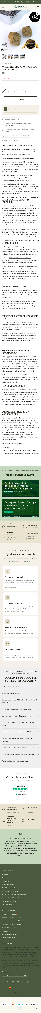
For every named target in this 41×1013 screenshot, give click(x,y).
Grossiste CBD (6, 881)
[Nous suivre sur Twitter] (8, 982)
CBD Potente (6, 63)
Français (27, 988)
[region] (20, 845)
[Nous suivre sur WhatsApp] (28, 982)
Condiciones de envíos (9, 888)
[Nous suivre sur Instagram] (13, 982)
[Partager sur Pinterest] (14, 140)
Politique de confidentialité (10, 898)
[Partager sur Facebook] (9, 140)
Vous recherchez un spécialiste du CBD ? (14, 976)
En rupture (20, 99)
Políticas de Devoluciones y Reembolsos (14, 894)
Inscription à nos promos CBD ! (11, 921)
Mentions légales (7, 904)
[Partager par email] (17, 140)
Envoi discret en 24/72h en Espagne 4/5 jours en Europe (21, 2)
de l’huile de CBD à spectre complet (23, 186)
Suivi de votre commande (10, 891)
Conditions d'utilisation (9, 901)
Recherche (5, 874)
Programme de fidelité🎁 (10, 914)
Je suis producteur (8, 884)
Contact (4, 878)
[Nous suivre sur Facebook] (3, 982)
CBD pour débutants (8, 938)
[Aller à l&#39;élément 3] (16, 56)
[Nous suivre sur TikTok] (23, 982)
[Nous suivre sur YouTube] (18, 982)
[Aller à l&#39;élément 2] (10, 56)
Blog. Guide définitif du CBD (10, 934)
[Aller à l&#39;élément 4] (22, 56)
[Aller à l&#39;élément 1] (4, 56)
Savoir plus (5, 972)
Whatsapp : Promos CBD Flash (11, 918)
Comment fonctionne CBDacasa (12, 924)
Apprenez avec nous (8, 928)
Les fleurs (5, 162)
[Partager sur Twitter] (12, 140)
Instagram (5, 931)
